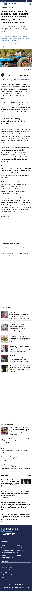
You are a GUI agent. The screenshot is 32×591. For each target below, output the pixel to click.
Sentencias (4, 548)
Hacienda (3, 555)
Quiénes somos (5, 565)
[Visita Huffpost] (30, 4)
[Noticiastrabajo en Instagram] (15, 584)
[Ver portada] (10, 3)
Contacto (3, 577)
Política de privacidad (7, 575)
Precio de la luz (11, 1)
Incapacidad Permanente (8, 553)
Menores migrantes (21, 1)
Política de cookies (6, 570)
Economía (10, 218)
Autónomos (4, 218)
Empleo (3, 545)
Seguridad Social (21, 550)
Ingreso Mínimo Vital (7, 557)
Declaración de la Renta (7, 550)
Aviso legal (4, 572)
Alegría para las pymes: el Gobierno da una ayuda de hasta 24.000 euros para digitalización (15, 44)
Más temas (20, 555)
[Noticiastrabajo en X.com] (12, 584)
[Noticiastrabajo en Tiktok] (17, 584)
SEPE (18, 553)
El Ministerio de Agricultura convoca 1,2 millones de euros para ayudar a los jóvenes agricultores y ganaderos (15, 38)
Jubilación (19, 545)
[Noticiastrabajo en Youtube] (20, 584)
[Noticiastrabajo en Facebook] (10, 584)
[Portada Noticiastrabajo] (16, 530)
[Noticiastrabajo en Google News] (22, 584)
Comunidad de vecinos (23, 548)
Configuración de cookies (8, 567)
